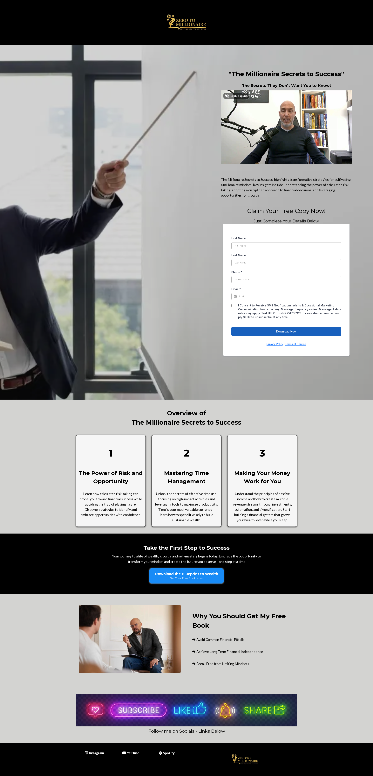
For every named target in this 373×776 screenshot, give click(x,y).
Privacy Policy (275, 344)
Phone (236, 272)
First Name (238, 238)
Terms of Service (295, 344)
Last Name (238, 255)
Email (236, 289)
